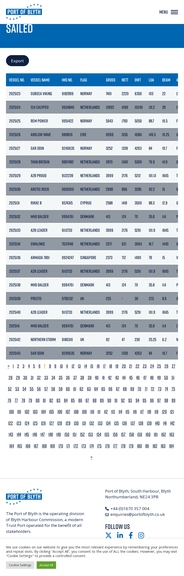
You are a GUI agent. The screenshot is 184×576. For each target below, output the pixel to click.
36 (68, 377)
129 (68, 423)
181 (147, 446)
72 (152, 389)
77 (16, 400)
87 (87, 400)
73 (159, 389)
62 (81, 389)
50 (166, 377)
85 (73, 400)
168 (44, 446)
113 (113, 411)
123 (19, 423)
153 (90, 434)
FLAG (83, 80)
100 (11, 411)
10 (61, 366)
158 (131, 434)
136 (124, 423)
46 (138, 377)
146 (35, 434)
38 (82, 377)
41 (103, 377)
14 (85, 366)
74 (166, 389)
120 (164, 411)
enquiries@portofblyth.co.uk (137, 514)
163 (171, 434)
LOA (151, 80)
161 (156, 434)
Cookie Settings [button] (20, 565)
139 (149, 423)
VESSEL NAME (40, 80)
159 (139, 434)
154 (99, 434)
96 (152, 400)
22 (137, 366)
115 (127, 411)
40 (96, 377)
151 (74, 434)
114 (120, 411)
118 (149, 411)
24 (152, 366)
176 (107, 446)
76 (9, 400)
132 (91, 423)
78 (23, 400)
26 (166, 366)
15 (91, 366)
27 (173, 366)
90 (109, 400)
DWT (138, 80)
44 (124, 377)
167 (36, 446)
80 (38, 400)
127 (51, 423)
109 (84, 411)
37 (75, 377)
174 (92, 446)
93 (130, 400)
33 (46, 377)
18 (110, 366)
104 (43, 411)
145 (26, 434)
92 (123, 400)
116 (135, 411)
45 (131, 377)
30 (25, 377)
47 (145, 377)
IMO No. (67, 80)
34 (53, 377)
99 (173, 400)
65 (103, 389)
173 (83, 446)
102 (27, 411)
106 (60, 411)
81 (44, 400)
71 (146, 389)
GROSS (110, 80)
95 (144, 400)
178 (123, 446)
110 (92, 411)
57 (46, 389)
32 (39, 377)
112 (106, 411)
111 (99, 411)
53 (17, 389)
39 (90, 377)
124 (27, 423)
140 (157, 423)
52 (10, 389)
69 (132, 389)
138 (140, 423)
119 (156, 411)
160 (148, 434)
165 (19, 446)
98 (166, 400)
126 (43, 423)
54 (24, 389)
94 (137, 400)
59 (61, 389)
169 (52, 446)
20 (124, 366)
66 (110, 389)
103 (35, 411)
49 (159, 377)
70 (139, 389)
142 (172, 423)
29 (18, 377)
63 (89, 389)
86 (80, 400)
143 (11, 434)
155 (106, 434)
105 (51, 411)
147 (42, 434)
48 (152, 377)
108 (76, 411)
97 (159, 400)
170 (60, 446)
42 (110, 377)
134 (108, 423)
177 (115, 446)
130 (76, 423)
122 (10, 423)
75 (173, 389)
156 (115, 434)
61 (74, 389)
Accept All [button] (46, 565)
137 (133, 423)
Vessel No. (17, 80)
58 (53, 389)
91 (116, 400)
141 (165, 423)
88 (95, 400)
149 (58, 434)
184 (171, 446)
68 (125, 389)
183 (163, 446)
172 (76, 446)
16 (98, 366)
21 (130, 366)
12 (73, 366)
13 (79, 366)
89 (102, 400)
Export (17, 61)
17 (104, 366)
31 (32, 377)
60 (68, 389)
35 (61, 377)
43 (117, 377)
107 (68, 411)
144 (19, 434)
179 (131, 446)
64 (96, 389)
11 (67, 366)
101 (19, 411)
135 (116, 423)
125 (35, 423)
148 (50, 434)
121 (172, 411)
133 (100, 423)
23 (145, 366)
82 (51, 400)
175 (99, 446)
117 (142, 411)
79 (30, 400)
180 (139, 446)
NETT (125, 80)
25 (159, 366)
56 (39, 389)
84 (66, 400)
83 (58, 400)
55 (32, 389)
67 (118, 389)
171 (68, 446)
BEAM (166, 80)
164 (11, 446)
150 (66, 434)
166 (28, 446)
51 (173, 377)
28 (10, 377)
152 (82, 434)
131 (84, 423)
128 (59, 423)
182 (155, 446)
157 (123, 434)
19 (116, 366)
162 (163, 434)
